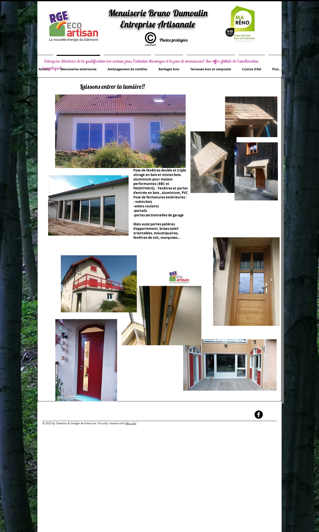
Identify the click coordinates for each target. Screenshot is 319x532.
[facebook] (258, 414)
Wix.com (130, 423)
